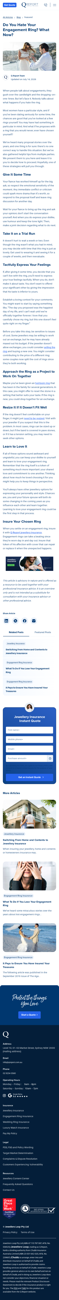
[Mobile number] (45, 5)
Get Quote (9, 5)
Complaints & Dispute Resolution (20, 1158)
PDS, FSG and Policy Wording (18, 1147)
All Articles (8, 17)
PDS (15, 1288)
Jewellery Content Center (16, 1178)
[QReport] (30, 5)
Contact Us (8, 1190)
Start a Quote (28, 1014)
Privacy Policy (10, 1232)
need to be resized (34, 418)
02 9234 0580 (9, 1073)
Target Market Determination (18, 1153)
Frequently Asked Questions (18, 1184)
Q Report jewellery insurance (26, 532)
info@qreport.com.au (12, 1062)
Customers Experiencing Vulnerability (23, 1164)
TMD (24, 1288)
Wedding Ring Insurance (16, 1122)
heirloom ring (42, 383)
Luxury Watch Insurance (16, 1127)
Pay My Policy (10, 1133)
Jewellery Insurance (13, 1110)
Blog (19, 17)
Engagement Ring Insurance (18, 1116)
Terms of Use (27, 1232)
